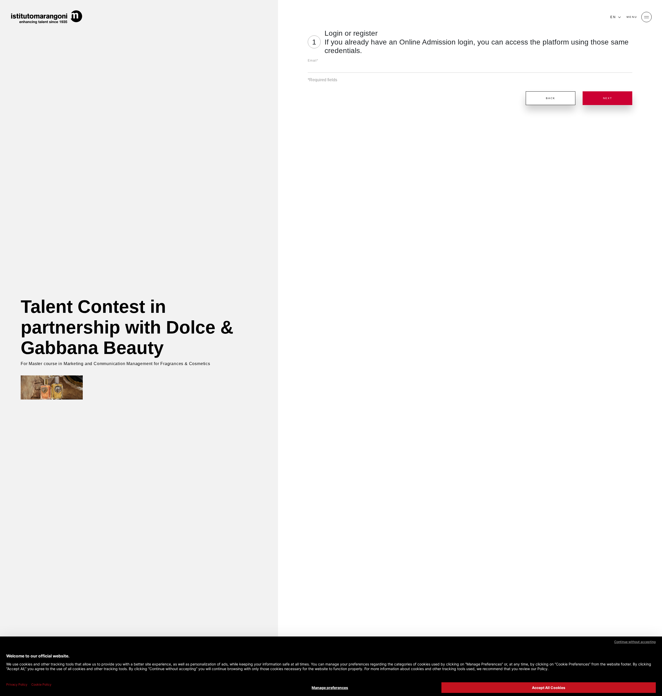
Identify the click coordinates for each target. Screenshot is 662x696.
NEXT (607, 98)
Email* (313, 60)
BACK (550, 98)
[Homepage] (46, 17)
